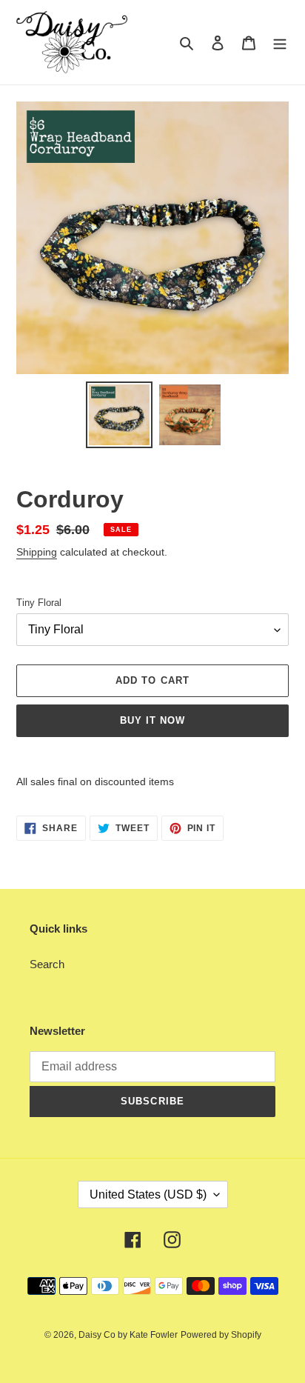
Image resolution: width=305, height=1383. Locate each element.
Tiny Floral (38, 602)
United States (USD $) (148, 1194)
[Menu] (279, 43)
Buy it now (152, 720)
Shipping (36, 552)
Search (47, 964)
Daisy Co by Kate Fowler (128, 1335)
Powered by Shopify (221, 1335)
